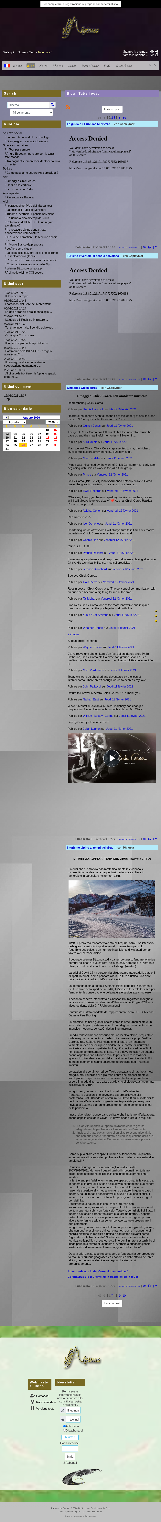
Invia (70, 1456)
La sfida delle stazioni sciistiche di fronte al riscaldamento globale (31, 254)
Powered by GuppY (60, 1508)
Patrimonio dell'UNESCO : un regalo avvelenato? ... (28, 352)
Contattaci (42, 1396)
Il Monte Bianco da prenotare (25, 244)
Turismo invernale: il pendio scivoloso (30, 213)
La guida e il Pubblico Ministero (26, 209)
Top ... (9, 399)
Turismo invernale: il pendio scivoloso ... (30, 327)
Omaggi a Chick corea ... (21, 335)
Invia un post (112, 109)
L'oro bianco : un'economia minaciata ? (31, 260)
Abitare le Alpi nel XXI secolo (24, 272)
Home (21, 52)
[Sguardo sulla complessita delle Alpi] (80, 27)
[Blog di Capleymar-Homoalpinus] (82, 1476)
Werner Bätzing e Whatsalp (24, 268)
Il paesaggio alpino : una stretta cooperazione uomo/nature (25, 231)
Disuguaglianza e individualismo (27, 141)
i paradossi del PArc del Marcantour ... (29, 304)
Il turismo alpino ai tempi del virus (28, 218)
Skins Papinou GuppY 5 (70, 1512)
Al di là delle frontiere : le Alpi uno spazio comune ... (30, 375)
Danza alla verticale (19, 185)
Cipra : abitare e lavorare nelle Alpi (28, 264)
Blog (31, 52)
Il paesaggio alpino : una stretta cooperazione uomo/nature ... (24, 364)
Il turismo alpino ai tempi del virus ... (28, 343)
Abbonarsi (72, 1426)
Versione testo (44, 1408)
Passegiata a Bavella (20, 197)
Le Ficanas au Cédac (20, 189)
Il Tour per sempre (18, 149)
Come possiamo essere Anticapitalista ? (32, 172)
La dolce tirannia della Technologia (28, 137)
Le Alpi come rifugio (19, 248)
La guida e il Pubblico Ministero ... (26, 319)
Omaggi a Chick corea (21, 181)
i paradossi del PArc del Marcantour (29, 205)
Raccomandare (45, 1402)
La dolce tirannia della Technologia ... (28, 311)
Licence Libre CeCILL (92, 1512)
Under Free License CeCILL (98, 1508)
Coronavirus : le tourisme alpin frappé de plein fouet (103, 1276)
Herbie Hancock (93, 409)
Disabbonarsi (74, 1430)
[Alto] (156, 611)
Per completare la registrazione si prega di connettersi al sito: (81, 3)
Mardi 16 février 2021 (122, 409)
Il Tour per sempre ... (18, 296)
